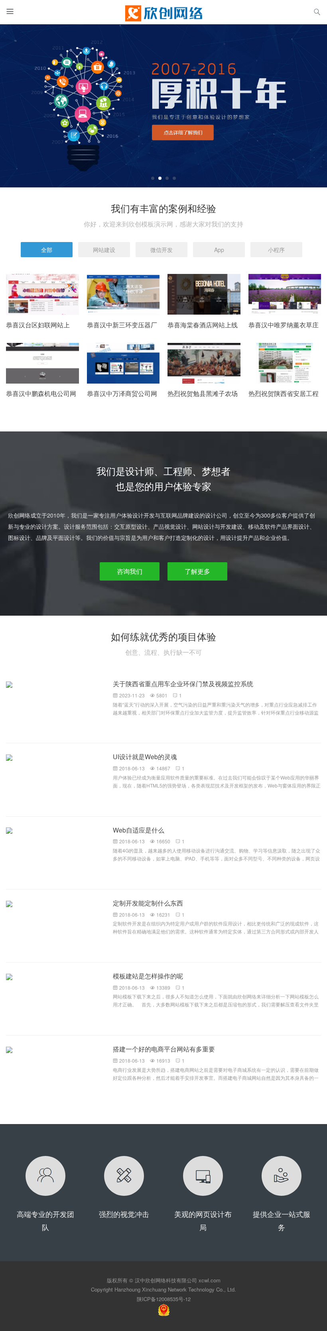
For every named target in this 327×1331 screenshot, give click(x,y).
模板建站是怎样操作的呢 (148, 976)
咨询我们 (129, 571)
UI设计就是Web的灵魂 (145, 756)
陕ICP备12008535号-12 (164, 1299)
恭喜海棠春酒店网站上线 (202, 324)
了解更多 (197, 571)
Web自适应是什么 (138, 830)
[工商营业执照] (163, 1309)
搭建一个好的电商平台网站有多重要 (164, 1048)
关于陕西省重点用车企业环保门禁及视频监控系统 (183, 683)
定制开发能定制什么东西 (148, 903)
